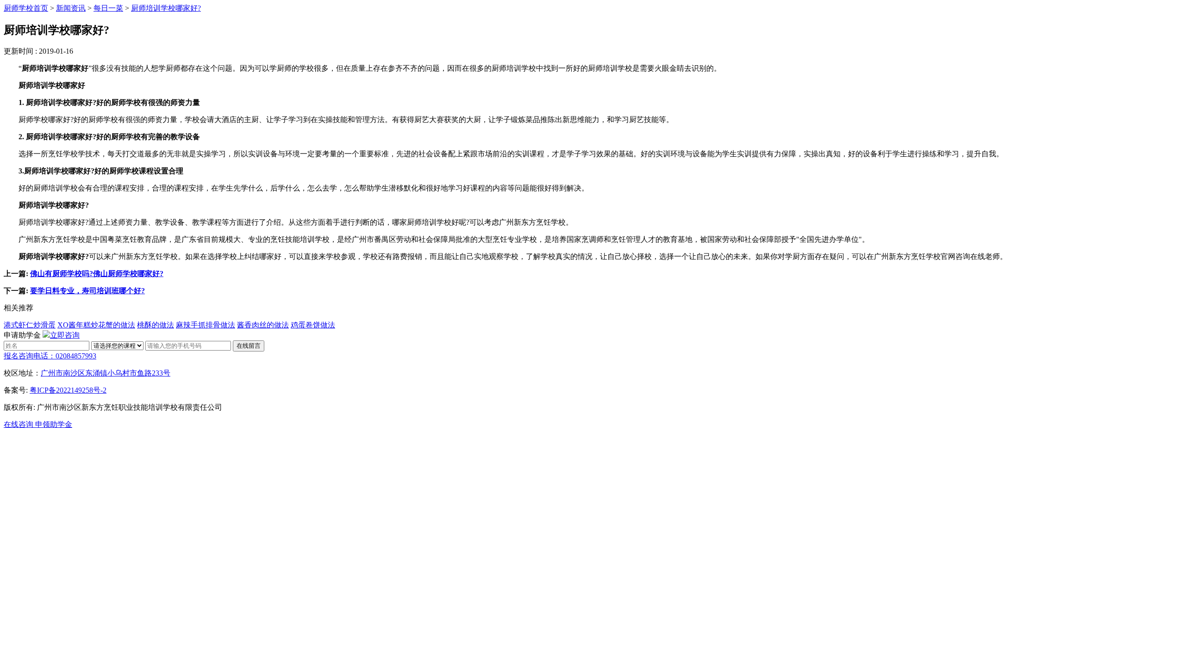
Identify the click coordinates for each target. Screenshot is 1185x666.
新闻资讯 (71, 8)
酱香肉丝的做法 (263, 325)
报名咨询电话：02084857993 (50, 356)
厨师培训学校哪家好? (166, 8)
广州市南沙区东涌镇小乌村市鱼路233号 (105, 373)
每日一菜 (108, 8)
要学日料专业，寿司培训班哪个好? (87, 291)
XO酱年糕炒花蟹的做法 (96, 325)
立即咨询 (65, 335)
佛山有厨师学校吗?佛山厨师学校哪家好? (96, 274)
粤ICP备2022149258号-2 (68, 390)
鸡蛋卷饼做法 (313, 325)
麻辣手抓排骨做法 (205, 325)
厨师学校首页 (26, 8)
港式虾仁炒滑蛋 (30, 325)
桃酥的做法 (155, 325)
